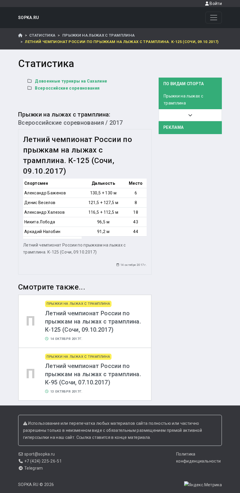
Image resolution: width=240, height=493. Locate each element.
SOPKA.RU (28, 17)
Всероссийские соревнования (67, 88)
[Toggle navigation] (213, 17)
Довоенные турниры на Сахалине (71, 81)
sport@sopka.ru (39, 454)
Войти (215, 3)
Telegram (33, 468)
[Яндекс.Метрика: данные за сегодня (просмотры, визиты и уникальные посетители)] (203, 484)
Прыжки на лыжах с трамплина (98, 35)
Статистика (42, 35)
